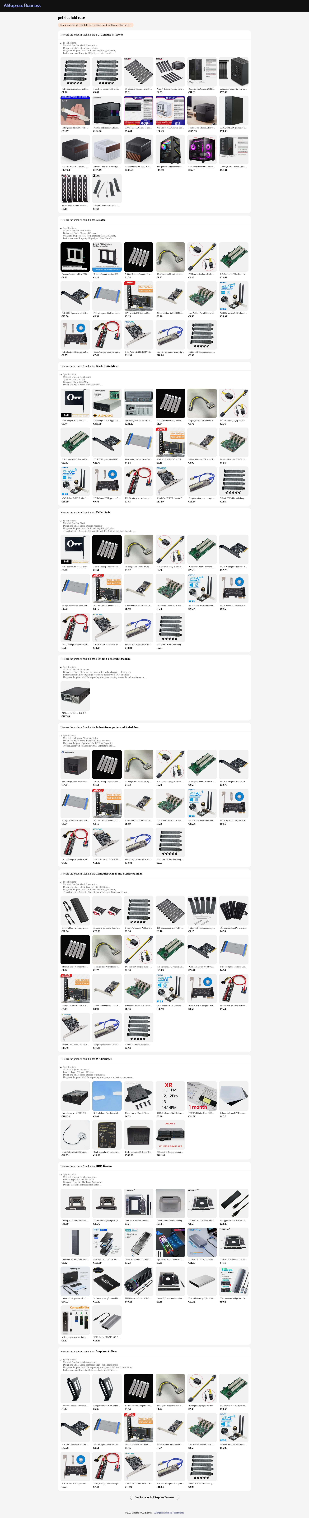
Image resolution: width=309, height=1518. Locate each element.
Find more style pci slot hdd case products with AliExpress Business (94, 25)
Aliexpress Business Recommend (169, 1513)
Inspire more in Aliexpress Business (154, 1497)
